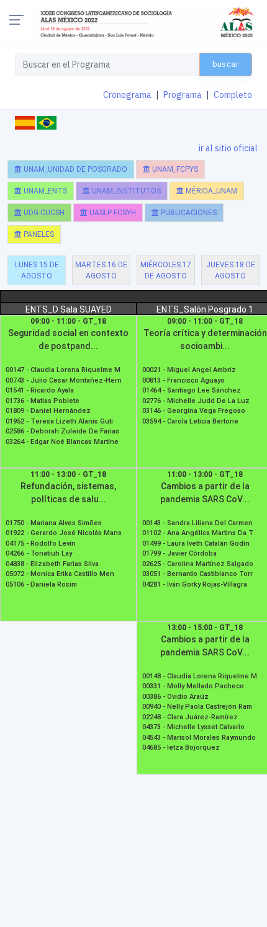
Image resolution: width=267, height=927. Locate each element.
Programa (182, 94)
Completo (233, 94)
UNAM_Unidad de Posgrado (74, 169)
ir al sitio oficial (228, 148)
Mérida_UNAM (210, 191)
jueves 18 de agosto (230, 270)
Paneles (38, 234)
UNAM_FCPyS (174, 169)
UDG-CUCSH (43, 212)
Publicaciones (188, 212)
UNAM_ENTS (44, 191)
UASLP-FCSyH (112, 212)
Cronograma (127, 94)
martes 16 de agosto (101, 270)
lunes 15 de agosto (37, 270)
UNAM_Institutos (125, 191)
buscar (225, 64)
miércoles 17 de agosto (165, 270)
